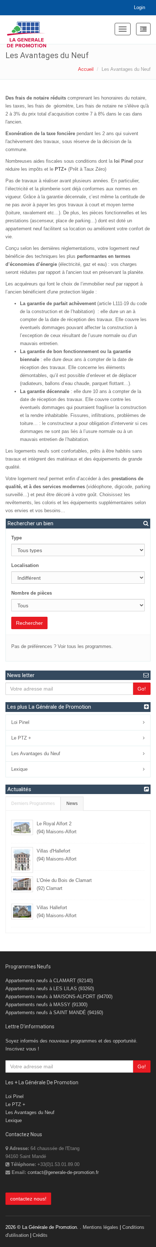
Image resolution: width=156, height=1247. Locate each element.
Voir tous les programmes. (85, 646)
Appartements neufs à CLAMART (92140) (49, 980)
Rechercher (29, 623)
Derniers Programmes (33, 803)
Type (16, 537)
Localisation (25, 565)
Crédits (40, 1235)
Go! (141, 689)
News (72, 803)
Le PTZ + (21, 738)
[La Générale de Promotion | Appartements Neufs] (26, 30)
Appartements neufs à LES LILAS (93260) (49, 988)
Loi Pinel (20, 722)
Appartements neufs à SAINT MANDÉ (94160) (54, 1012)
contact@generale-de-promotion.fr (63, 1172)
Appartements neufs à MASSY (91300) (46, 1004)
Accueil (86, 69)
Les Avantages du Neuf (35, 753)
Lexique (19, 769)
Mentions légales (100, 1227)
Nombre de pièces (31, 593)
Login (139, 7)
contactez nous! (28, 1199)
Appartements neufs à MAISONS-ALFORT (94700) (58, 996)
